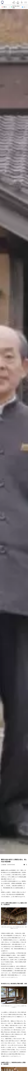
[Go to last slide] (9, 7)
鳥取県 (2, 870)
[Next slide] (27, 7)
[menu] (25, 2)
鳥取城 (8, 955)
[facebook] (24, 864)
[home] (6, 2)
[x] (26, 864)
